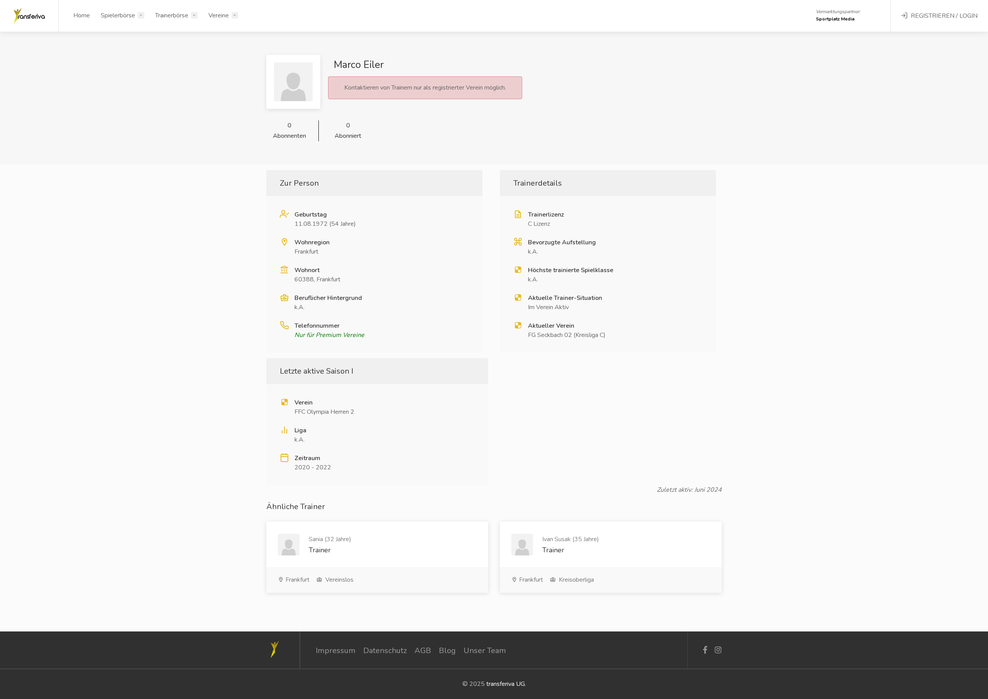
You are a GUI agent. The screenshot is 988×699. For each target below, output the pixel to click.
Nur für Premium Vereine (329, 335)
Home (81, 15)
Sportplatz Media (835, 19)
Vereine (218, 15)
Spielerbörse (118, 15)
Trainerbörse (171, 15)
